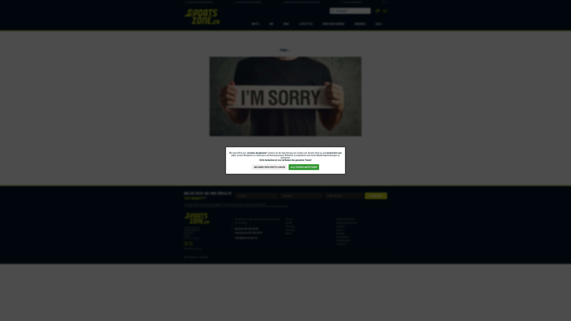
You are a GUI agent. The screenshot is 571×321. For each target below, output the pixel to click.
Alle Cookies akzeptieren (304, 167)
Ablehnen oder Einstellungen (269, 167)
